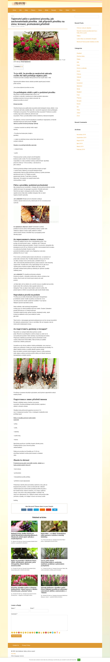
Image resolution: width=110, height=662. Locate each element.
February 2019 (81, 149)
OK (79, 659)
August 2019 (80, 140)
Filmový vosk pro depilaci (84, 28)
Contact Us (16, 645)
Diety (26, 10)
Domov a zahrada (20, 26)
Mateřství (79, 86)
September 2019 (81, 137)
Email (32, 608)
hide (21, 66)
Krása (40, 10)
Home (14, 10)
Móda (46, 10)
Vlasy (60, 10)
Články (78, 59)
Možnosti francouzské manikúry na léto (88, 42)
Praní (78, 95)
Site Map (13, 653)
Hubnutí (79, 77)
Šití (78, 107)
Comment (14, 614)
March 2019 (80, 146)
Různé (78, 104)
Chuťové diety (81, 56)
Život (73, 10)
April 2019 (80, 143)
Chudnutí (79, 53)
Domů (78, 71)
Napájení (79, 92)
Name (13, 608)
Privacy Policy (26, 645)
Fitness (33, 10)
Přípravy (79, 98)
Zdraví (67, 10)
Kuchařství (80, 83)
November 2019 (81, 134)
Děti (20, 10)
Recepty (53, 10)
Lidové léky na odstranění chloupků (86, 39)
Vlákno (79, 36)
